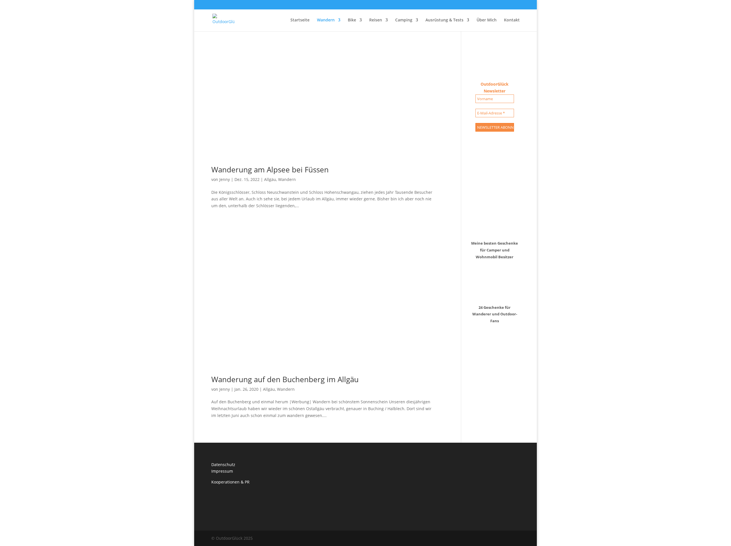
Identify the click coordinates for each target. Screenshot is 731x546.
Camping (403, 20)
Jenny (224, 179)
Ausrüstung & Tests (444, 20)
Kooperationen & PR (230, 482)
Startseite (300, 20)
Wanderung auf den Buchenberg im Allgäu (285, 379)
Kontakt (512, 20)
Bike (352, 20)
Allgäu (270, 179)
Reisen (375, 20)
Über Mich (487, 20)
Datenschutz (223, 464)
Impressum (222, 471)
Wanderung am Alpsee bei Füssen (270, 169)
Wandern (326, 20)
